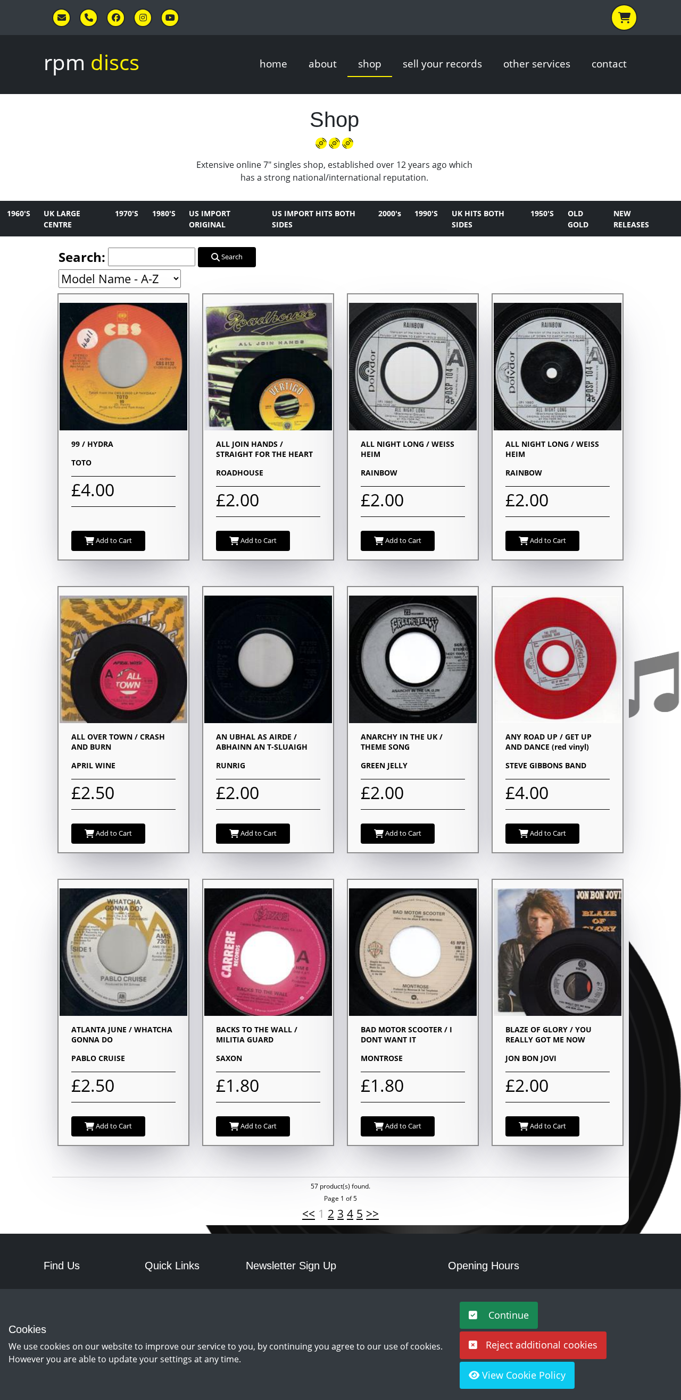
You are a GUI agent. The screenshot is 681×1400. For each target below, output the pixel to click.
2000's (389, 213)
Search (231, 256)
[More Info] (123, 365)
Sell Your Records (442, 63)
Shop (369, 63)
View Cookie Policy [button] (522, 1375)
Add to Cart (113, 540)
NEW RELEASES (631, 219)
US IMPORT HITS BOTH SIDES (313, 219)
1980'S (164, 213)
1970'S (126, 213)
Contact (609, 63)
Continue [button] (507, 1315)
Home (273, 63)
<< (308, 1213)
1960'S (18, 213)
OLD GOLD (578, 219)
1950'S (542, 213)
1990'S (426, 213)
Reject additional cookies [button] (541, 1344)
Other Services (536, 63)
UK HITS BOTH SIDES (478, 219)
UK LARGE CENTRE (62, 219)
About (323, 63)
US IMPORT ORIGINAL (209, 219)
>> (372, 1213)
